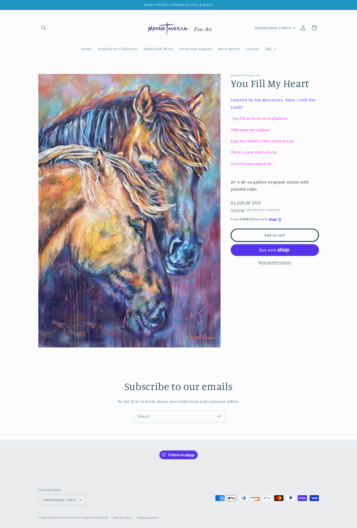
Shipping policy (148, 517)
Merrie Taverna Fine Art (64, 517)
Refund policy (122, 517)
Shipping (237, 210)
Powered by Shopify (95, 517)
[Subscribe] (218, 416)
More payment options (274, 262)
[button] (44, 28)
